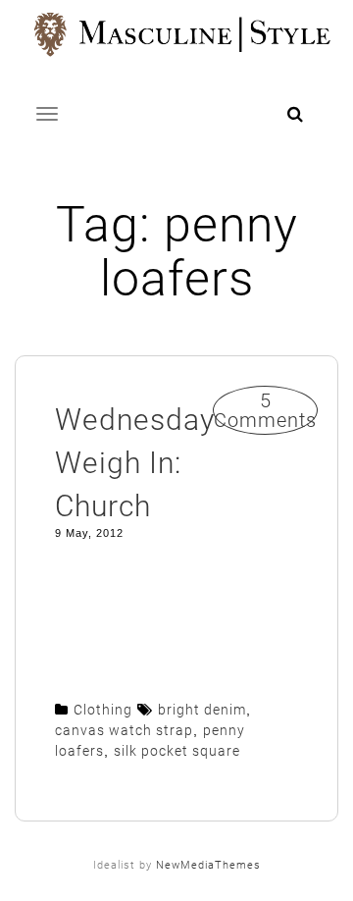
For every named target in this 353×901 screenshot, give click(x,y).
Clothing (103, 709)
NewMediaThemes (208, 865)
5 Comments (265, 410)
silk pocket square (177, 751)
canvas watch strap (124, 730)
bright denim (202, 709)
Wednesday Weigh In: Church (135, 462)
